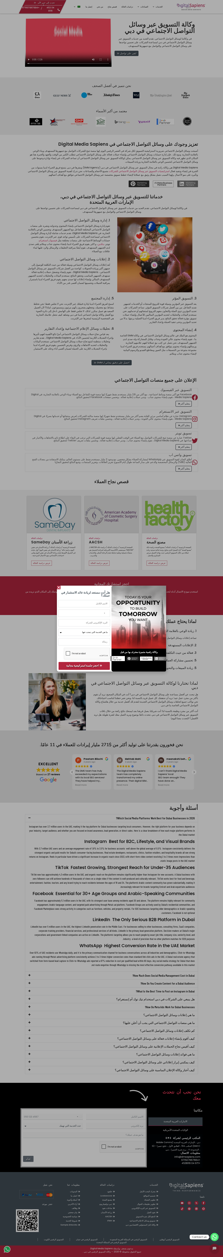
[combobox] (106, 613)
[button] (59, 587)
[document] (111, 628)
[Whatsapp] (214, 1237)
